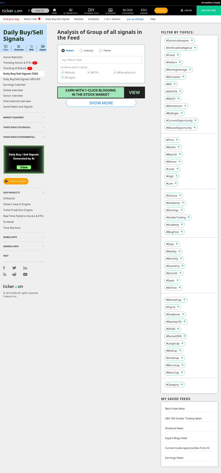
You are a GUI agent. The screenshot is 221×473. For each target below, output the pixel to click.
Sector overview (13, 95)
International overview (17, 101)
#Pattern (171, 62)
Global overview (13, 90)
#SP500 (170, 329)
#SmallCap (172, 358)
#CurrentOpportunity (179, 120)
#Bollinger (172, 113)
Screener (8, 222)
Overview (18, 49)
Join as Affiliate (135, 19)
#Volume (171, 195)
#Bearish (171, 154)
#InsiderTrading (176, 217)
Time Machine (11, 228)
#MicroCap (173, 365)
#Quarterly (173, 266)
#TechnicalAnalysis (177, 40)
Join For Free (208, 10)
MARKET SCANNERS (13, 117)
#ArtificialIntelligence (179, 48)
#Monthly (172, 258)
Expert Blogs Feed (176, 438)
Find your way (11, 19)
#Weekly (171, 251)
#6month (171, 273)
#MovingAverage (176, 69)
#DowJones (173, 314)
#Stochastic (173, 77)
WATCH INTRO (18, 181)
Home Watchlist (13, 57)
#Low (169, 183)
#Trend (170, 55)
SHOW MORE (101, 102)
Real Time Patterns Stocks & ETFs (23, 216)
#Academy (172, 224)
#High (170, 176)
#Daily (170, 244)
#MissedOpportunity (179, 128)
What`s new (31, 19)
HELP (5, 255)
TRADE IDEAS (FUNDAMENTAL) (19, 137)
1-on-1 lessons (112, 19)
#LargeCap (172, 343)
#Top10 (170, 307)
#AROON (171, 91)
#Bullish (171, 147)
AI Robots (93, 19)
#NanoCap (172, 372)
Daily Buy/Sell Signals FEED (20, 73)
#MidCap (171, 350)
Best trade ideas (175, 408)
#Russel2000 (174, 336)
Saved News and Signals (18, 106)
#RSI (169, 84)
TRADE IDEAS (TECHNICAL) (16, 127)
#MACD (170, 98)
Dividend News (174, 428)
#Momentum (174, 106)
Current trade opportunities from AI (187, 448)
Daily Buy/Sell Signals (57, 19)
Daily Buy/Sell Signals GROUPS (21, 79)
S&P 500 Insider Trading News (183, 418)
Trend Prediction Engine (18, 210)
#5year (170, 280)
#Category (172, 384)
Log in (188, 10)
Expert (43, 49)
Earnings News (174, 458)
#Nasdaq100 (174, 321)
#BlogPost (172, 232)
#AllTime (171, 287)
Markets (78, 19)
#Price (170, 140)
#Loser (170, 169)
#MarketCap (173, 300)
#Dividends (173, 203)
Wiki (31, 49)
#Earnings (172, 210)
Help (152, 19)
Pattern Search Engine (17, 204)
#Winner (171, 161)
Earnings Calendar (14, 84)
